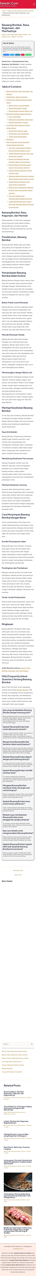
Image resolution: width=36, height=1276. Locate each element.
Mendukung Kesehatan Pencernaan (21, 120)
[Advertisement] (18, 960)
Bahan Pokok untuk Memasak (19, 105)
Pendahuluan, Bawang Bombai (16, 97)
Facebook (6, 55)
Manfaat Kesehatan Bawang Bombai (18, 114)
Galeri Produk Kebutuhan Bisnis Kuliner (15, 1058)
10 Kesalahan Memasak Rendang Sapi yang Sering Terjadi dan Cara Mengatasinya (17, 1195)
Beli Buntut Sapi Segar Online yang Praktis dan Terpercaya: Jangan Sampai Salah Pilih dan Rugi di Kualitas (17, 1230)
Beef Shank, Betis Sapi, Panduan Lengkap (17, 1148)
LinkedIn (17, 55)
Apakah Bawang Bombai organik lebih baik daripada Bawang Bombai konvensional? (21, 204)
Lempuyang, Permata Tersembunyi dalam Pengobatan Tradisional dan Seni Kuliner (18, 1162)
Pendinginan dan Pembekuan (19, 134)
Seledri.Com (9, 3)
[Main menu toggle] (34, 4)
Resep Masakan (7, 1068)
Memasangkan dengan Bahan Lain (20, 111)
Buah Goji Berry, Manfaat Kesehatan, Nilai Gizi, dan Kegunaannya (14, 1093)
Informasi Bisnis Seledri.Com (12, 1061)
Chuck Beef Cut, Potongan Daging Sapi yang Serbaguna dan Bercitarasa (18, 1108)
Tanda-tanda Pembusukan (18, 137)
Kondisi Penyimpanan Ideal (18, 131)
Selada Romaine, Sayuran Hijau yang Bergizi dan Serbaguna (16, 1135)
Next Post (18, 875)
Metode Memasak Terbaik (18, 108)
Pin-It (22, 55)
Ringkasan (9, 139)
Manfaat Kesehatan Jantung (18, 122)
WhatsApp (28, 55)
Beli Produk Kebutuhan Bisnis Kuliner (14, 1051)
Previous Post (18, 870)
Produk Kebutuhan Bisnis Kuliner (13, 1065)
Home (4, 11)
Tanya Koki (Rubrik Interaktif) (12, 1072)
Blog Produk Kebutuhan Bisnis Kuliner (21, 11)
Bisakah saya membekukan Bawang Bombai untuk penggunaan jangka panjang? (21, 190)
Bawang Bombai (22, 690)
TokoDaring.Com (18, 1248)
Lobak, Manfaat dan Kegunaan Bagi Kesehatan (16, 1122)
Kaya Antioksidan (15, 117)
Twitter (12, 55)
